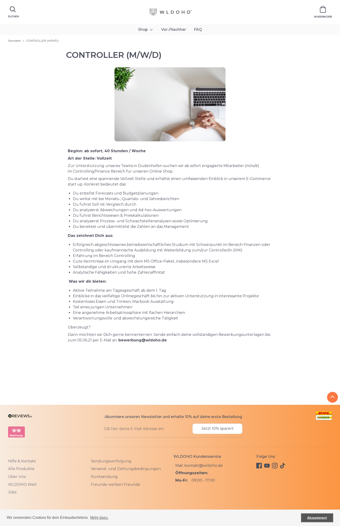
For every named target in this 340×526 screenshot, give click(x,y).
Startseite (14, 40)
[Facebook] (259, 465)
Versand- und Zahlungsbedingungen (126, 469)
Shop (143, 29)
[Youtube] (267, 465)
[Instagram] (275, 465)
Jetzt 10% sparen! (217, 428)
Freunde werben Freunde (115, 484)
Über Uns (17, 476)
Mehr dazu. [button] (99, 518)
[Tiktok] (282, 465)
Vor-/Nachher (173, 29)
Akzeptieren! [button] (317, 518)
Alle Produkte (21, 469)
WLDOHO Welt (22, 484)
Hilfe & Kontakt (22, 461)
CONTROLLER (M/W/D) (42, 40)
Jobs (12, 492)
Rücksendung (104, 476)
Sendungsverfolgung (111, 461)
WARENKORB (323, 16)
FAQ (198, 29)
